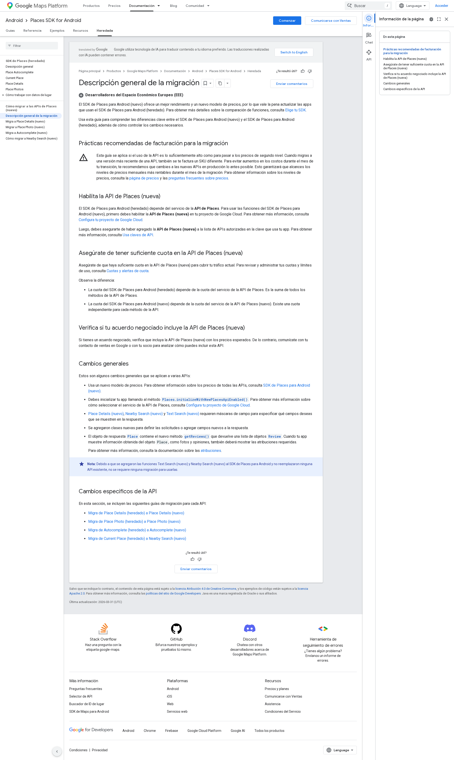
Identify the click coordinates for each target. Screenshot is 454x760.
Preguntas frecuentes (85, 689)
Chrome (150, 731)
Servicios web (177, 711)
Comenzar (287, 20)
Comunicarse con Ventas (331, 20)
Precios (114, 6)
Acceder (441, 6)
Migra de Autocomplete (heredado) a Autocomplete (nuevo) (137, 530)
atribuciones (211, 450)
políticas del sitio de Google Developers (173, 593)
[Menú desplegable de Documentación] (160, 5)
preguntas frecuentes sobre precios (198, 178)
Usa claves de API (138, 235)
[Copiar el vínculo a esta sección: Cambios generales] (133, 364)
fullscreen (439, 19)
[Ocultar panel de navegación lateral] (57, 751)
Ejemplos (57, 30)
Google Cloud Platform (204, 731)
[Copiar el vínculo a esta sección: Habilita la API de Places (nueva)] (165, 197)
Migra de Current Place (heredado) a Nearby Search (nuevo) (137, 538)
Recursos (80, 30)
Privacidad (100, 750)
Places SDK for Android (55, 20)
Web (170, 704)
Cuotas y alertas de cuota (127, 271)
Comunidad (195, 6)
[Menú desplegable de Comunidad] (209, 5)
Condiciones (78, 750)
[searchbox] (32, 45)
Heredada (105, 30)
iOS (169, 696)
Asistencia (272, 704)
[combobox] (368, 5)
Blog (173, 6)
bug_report (431, 19)
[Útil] (302, 71)
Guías (10, 30)
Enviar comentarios (291, 84)
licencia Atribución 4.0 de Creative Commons (205, 588)
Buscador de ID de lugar (86, 704)
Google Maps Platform (142, 71)
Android (14, 20)
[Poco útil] (309, 71)
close (446, 19)
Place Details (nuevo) (106, 413)
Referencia (32, 30)
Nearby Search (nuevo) (144, 413)
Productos (91, 6)
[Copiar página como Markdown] (220, 83)
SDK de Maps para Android (89, 711)
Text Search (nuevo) (182, 413)
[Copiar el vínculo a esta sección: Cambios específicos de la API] (161, 492)
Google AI (238, 731)
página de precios (144, 178)
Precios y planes (277, 689)
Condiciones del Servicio (283, 711)
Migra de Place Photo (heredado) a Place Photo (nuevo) (134, 521)
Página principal (89, 71)
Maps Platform (50, 6)
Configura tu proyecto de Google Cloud (110, 220)
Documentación (141, 6)
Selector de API (80, 696)
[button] (31, 95)
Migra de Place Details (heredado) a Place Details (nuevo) (136, 513)
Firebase (171, 731)
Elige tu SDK (295, 110)
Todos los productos (269, 731)
